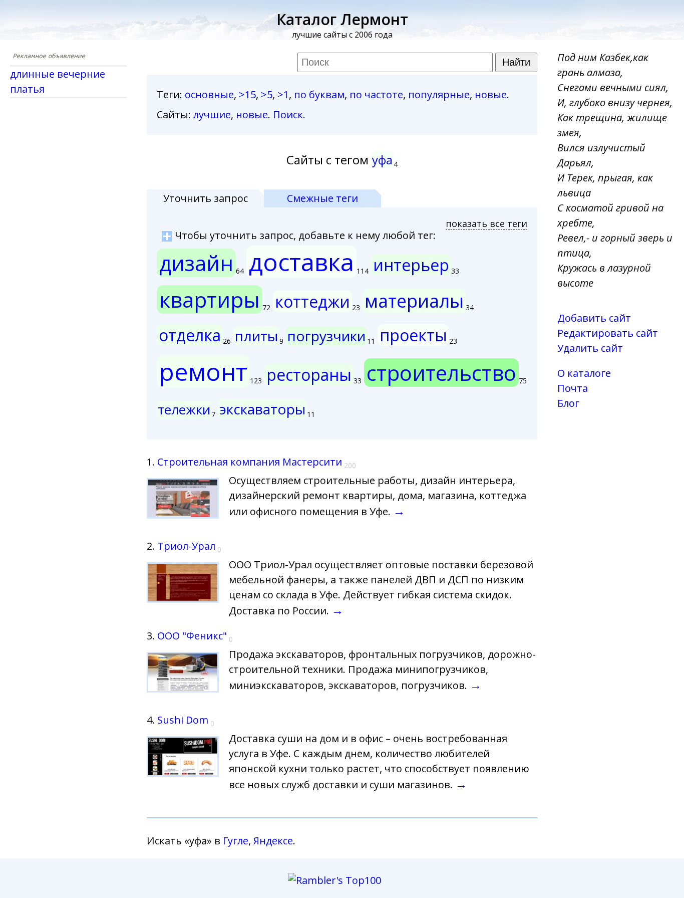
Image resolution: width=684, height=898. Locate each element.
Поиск (288, 114)
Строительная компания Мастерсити (249, 462)
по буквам (319, 94)
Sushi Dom (182, 720)
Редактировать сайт (607, 333)
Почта (572, 388)
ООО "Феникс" (192, 635)
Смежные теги (322, 198)
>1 (283, 94)
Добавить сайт (594, 318)
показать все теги (486, 223)
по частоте (376, 94)
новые (491, 94)
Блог (568, 403)
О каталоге (584, 373)
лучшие (212, 114)
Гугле (235, 840)
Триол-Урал (186, 546)
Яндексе (273, 840)
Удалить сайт (590, 348)
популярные (439, 94)
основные (209, 94)
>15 (247, 94)
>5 (266, 94)
